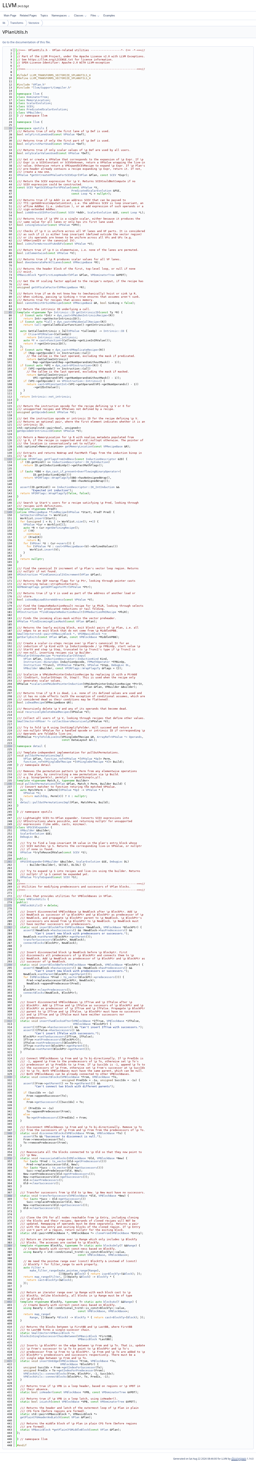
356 (8, 1158)
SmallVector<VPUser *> (34, 721)
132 (8, 459)
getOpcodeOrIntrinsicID (34, 430)
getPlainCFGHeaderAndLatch (40, 1417)
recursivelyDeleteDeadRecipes (47, 711)
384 (8, 1245)
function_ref (53, 758)
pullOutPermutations (40, 783)
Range (131, 1245)
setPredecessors (48, 1039)
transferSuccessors (37, 939)
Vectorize (33, 22)
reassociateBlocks (53, 1158)
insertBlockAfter (52, 927)
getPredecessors (45, 1117)
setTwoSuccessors (52, 1036)
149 (8, 512)
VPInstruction (27, 574)
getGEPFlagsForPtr (54, 586)
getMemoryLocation (78, 446)
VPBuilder (34, 112)
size (79, 521)
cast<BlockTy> (48, 1279)
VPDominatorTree (103, 274)
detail (38, 746)
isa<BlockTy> (111, 1273)
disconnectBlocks (52, 1133)
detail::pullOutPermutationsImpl (45, 802)
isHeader (45, 1392)
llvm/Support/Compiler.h (51, 87)
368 (8, 1195)
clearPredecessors (53, 989)
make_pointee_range (73, 1270)
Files (93, 15)
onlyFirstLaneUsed (38, 134)
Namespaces (59, 15)
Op (97, 758)
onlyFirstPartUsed (38, 143)
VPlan (83, 175)
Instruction (32, 665)
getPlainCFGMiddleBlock (71, 1429)
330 (8, 1076)
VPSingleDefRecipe (57, 761)
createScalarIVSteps (69, 655)
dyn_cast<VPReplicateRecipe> (77, 349)
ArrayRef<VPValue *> (112, 736)
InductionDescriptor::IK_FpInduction (80, 462)
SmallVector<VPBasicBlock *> (53, 1332)
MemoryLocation (38, 100)
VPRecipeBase (82, 262)
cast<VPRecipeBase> (69, 546)
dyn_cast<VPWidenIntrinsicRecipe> (82, 315)
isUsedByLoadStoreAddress (44, 599)
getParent (78, 936)
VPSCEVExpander (38, 827)
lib (4, 22)
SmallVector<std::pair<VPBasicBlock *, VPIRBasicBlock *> (61, 633)
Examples (109, 15)
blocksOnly (111, 1245)
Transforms (16, 22)
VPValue (69, 134)
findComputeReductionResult (62, 612)
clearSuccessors (43, 1183)
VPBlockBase (88, 637)
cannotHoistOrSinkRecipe (43, 302)
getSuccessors (46, 1102)
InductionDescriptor (101, 459)
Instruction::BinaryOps (41, 661)
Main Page (10, 15)
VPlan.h (38, 84)
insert (39, 518)
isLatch (45, 1401)
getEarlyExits (27, 637)
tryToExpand (43, 877)
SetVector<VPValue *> (36, 515)
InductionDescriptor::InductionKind (71, 658)
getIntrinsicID (87, 312)
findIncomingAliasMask (48, 621)
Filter (36, 1267)
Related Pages (28, 15)
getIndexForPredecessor (76, 1370)
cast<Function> (50, 340)
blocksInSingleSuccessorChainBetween (48, 1336)
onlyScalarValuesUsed (41, 153)
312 (8, 1020)
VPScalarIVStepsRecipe (34, 655)
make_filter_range (43, 1270)
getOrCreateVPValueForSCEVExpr (54, 175)
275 (8, 905)
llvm (36, 93)
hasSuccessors (62, 930)
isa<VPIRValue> (42, 334)
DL (127, 665)
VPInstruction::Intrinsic (81, 381)
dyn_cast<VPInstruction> (73, 365)
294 (8, 964)
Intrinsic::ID (64, 312)
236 (8, 783)
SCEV (30, 106)
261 (8, 861)
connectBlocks (33, 942)
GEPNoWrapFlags (28, 586)
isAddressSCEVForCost (41, 212)
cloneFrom (102, 1233)
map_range (42, 1276)
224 (8, 746)
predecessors (105, 977)
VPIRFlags (35, 459)
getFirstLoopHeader (53, 274)
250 (8, 827)
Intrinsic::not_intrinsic (57, 337)
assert (25, 487)
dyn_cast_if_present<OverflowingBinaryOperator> (82, 471)
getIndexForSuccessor (79, 1367)
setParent (46, 936)
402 (8, 1301)
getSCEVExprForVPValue (53, 187)
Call (49, 321)
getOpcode (38, 412)
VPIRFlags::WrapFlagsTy (52, 477)
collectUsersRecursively (70, 721)
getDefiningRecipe (61, 527)
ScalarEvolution (39, 103)
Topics (44, 15)
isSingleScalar (36, 224)
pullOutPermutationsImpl (43, 755)
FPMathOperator (98, 661)
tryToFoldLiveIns (47, 736)
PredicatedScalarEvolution (47, 109)
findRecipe (59, 512)
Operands (135, 736)
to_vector (70, 977)
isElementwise (35, 253)
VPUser (36, 543)
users (63, 543)
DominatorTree (37, 96)
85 (8, 312)
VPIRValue (64, 665)
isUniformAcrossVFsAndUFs (44, 243)
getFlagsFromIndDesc (59, 459)
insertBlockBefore (53, 964)
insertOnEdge (49, 1361)
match (39, 796)
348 (8, 1133)
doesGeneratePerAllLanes (43, 262)
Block (80, 1273)
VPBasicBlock (26, 274)
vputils (38, 128)
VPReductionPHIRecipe (100, 612)
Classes (78, 15)
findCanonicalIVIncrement (60, 574)
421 (8, 1361)
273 (8, 899)
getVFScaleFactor (44, 287)
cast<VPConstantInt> (53, 384)
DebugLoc (117, 665)
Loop (84, 193)
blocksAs (109, 1301)
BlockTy (102, 1276)
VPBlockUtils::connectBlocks (45, 1373)
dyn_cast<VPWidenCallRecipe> (78, 321)
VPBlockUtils (36, 899)
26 (8, 128)
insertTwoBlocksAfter (55, 1020)
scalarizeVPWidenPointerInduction (57, 683)
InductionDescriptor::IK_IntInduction (86, 487)
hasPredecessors (112, 930)
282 (8, 927)
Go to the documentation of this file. (26, 42)
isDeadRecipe (34, 702)
